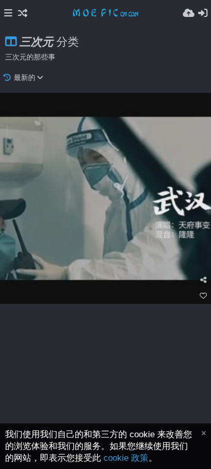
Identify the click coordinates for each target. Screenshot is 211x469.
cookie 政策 (126, 458)
